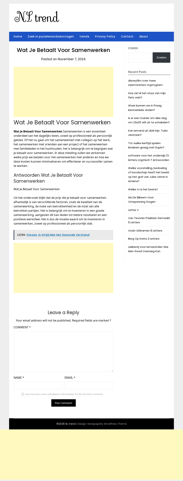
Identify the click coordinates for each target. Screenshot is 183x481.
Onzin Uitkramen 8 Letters (145, 230)
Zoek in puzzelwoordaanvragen (51, 36)
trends (84, 36)
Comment (22, 327)
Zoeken (133, 48)
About (143, 36)
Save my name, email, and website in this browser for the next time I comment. (64, 394)
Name (19, 378)
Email (70, 378)
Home (18, 36)
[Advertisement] (63, 92)
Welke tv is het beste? (143, 189)
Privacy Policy (105, 36)
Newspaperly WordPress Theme (107, 424)
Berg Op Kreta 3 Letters (143, 238)
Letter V (133, 210)
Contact (127, 36)
